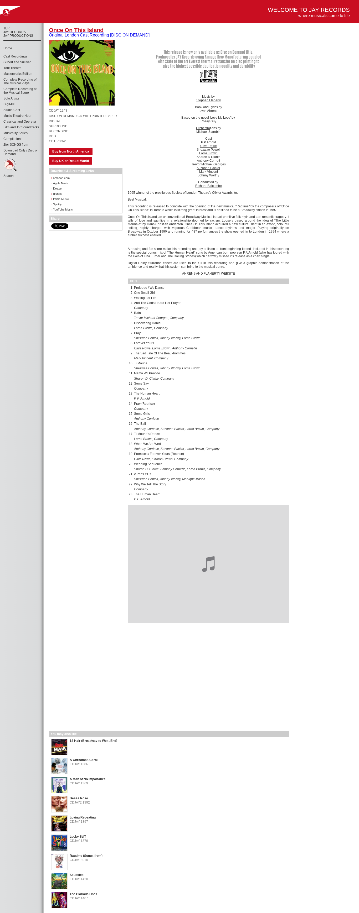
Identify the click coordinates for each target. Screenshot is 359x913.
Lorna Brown (208, 153)
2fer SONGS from (15, 144)
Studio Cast (11, 110)
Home (7, 48)
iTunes (56, 194)
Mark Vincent (208, 172)
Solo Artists (11, 98)
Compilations (12, 139)
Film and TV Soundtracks (21, 127)
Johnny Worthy (208, 175)
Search (8, 176)
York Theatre (12, 68)
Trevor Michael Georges (208, 164)
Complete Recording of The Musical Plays (20, 81)
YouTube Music (62, 209)
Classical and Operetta (19, 121)
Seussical (77, 875)
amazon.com (60, 178)
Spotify (56, 204)
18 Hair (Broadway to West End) (93, 741)
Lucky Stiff (78, 836)
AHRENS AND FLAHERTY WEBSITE (208, 273)
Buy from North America (70, 151)
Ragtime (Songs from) (86, 856)
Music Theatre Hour (17, 116)
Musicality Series (15, 133)
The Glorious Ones (83, 894)
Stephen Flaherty (208, 100)
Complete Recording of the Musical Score (20, 91)
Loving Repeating (83, 817)
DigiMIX (9, 104)
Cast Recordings (15, 56)
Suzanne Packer (208, 168)
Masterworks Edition (17, 74)
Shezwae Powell (208, 149)
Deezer (57, 188)
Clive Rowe (208, 146)
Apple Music (60, 183)
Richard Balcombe (208, 186)
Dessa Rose (79, 798)
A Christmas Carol (84, 760)
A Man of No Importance (88, 779)
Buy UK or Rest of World (70, 161)
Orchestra (203, 128)
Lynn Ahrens (208, 111)
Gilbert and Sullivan (17, 62)
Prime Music (60, 199)
